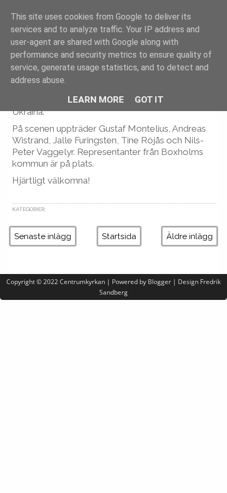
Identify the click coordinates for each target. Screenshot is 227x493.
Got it (149, 99)
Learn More (96, 99)
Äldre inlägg (189, 236)
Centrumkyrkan (82, 281)
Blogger (159, 281)
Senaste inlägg (42, 236)
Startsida (119, 236)
